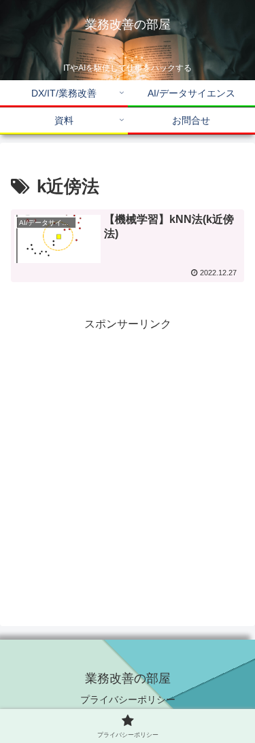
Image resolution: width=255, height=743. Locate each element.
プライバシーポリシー (127, 699)
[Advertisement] (127, 461)
